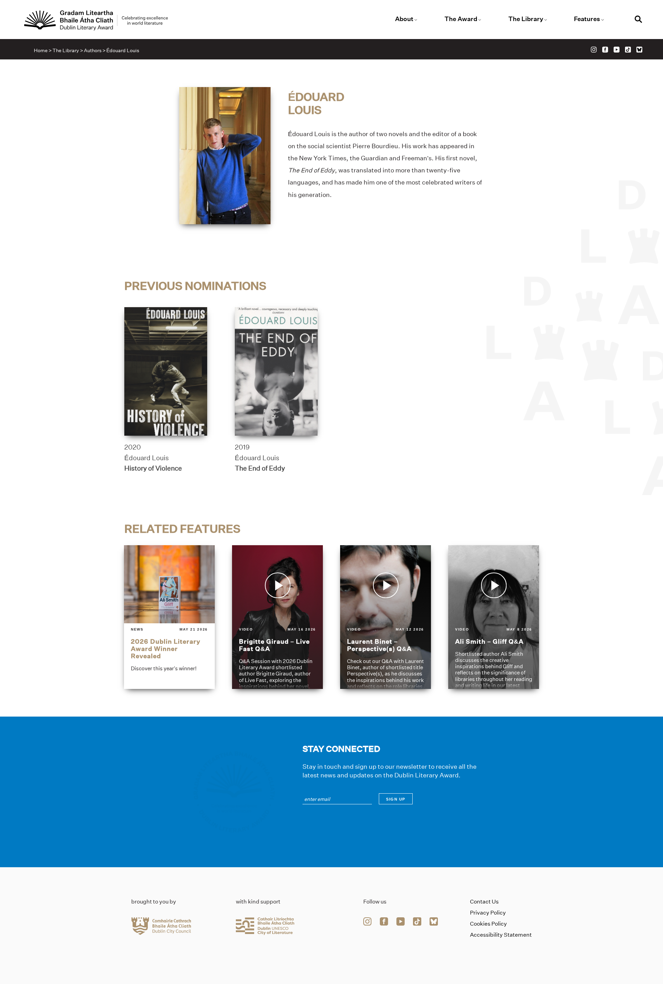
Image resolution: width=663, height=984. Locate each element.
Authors (93, 50)
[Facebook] (605, 50)
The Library (525, 19)
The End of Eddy (260, 468)
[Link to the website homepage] (96, 20)
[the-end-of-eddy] (276, 371)
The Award (460, 19)
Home (41, 50)
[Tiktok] (628, 50)
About (404, 19)
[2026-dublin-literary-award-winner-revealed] (169, 617)
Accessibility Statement (501, 934)
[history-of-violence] (165, 371)
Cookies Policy (488, 923)
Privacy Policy (488, 912)
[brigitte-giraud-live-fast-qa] (277, 617)
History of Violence (153, 468)
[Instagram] (594, 50)
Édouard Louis (146, 458)
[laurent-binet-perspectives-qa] (385, 617)
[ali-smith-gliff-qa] (493, 617)
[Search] (638, 20)
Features (587, 19)
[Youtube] (616, 50)
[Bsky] (639, 50)
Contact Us (484, 901)
